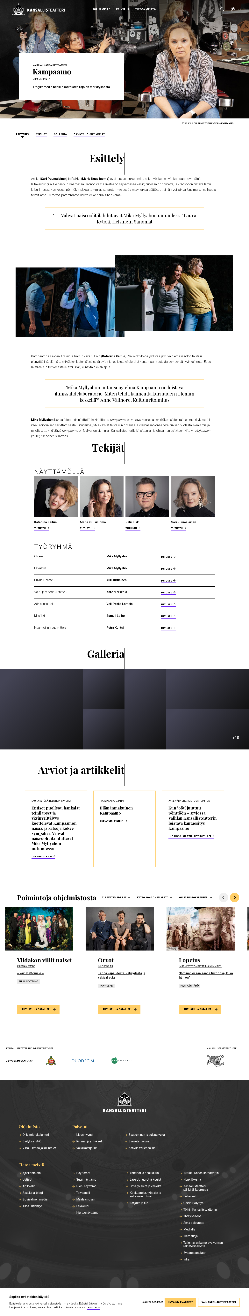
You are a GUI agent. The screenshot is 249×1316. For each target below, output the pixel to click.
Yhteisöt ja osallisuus (144, 1173)
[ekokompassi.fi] (122, 1061)
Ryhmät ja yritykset (89, 1141)
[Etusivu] (124, 1102)
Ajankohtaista (32, 1173)
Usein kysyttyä (193, 1203)
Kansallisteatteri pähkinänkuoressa (195, 1188)
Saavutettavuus (139, 1141)
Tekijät (41, 134)
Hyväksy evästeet (180, 1302)
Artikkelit (29, 1186)
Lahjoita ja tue (139, 1203)
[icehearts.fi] (215, 1061)
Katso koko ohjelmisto (152, 897)
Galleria (60, 134)
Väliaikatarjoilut (86, 1148)
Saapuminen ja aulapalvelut (147, 1135)
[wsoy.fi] (51, 1061)
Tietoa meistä (145, 9)
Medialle (189, 1229)
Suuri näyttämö (86, 1179)
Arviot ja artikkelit (89, 134)
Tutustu (40, 528)
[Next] (234, 897)
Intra (186, 1259)
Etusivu (186, 123)
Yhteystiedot (192, 1216)
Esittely (22, 134)
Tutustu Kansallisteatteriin (201, 1173)
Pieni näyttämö (86, 1186)
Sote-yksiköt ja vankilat (145, 1186)
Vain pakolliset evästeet (219, 1302)
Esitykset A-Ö (32, 1141)
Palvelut (123, 9)
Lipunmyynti (84, 1135)
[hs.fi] (19, 1061)
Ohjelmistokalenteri (206, 123)
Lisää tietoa (93, 1307)
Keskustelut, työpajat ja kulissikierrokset (145, 1194)
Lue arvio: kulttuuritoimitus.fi (189, 836)
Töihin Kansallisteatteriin (200, 1209)
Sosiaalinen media (35, 1199)
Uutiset (27, 1179)
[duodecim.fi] (83, 1061)
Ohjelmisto (101, 9)
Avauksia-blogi (33, 1193)
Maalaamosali (85, 1199)
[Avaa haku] (222, 9)
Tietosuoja (190, 1236)
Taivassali (83, 1193)
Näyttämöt (83, 1173)
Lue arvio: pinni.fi (112, 821)
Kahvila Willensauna (142, 1148)
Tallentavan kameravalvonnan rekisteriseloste (203, 1244)
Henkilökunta (192, 1179)
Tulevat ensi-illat (114, 897)
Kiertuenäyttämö (87, 1212)
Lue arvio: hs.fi (42, 856)
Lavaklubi (82, 1206)
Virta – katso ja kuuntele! (39, 1148)
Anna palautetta (193, 1223)
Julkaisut (189, 1196)
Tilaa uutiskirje (32, 1206)
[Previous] (223, 897)
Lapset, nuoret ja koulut (145, 1179)
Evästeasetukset (194, 1253)
